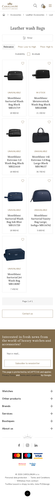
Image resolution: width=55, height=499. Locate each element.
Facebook (19, 445)
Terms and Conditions (30, 375)
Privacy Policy (9, 375)
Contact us (27, 313)
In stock (36, 54)
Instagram (27, 445)
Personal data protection (16, 477)
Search (35, 5)
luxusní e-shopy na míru (23, 484)
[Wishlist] (23, 63)
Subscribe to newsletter (27, 363)
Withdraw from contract (27, 481)
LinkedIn (36, 445)
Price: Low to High (27, 46)
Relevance (9, 46)
